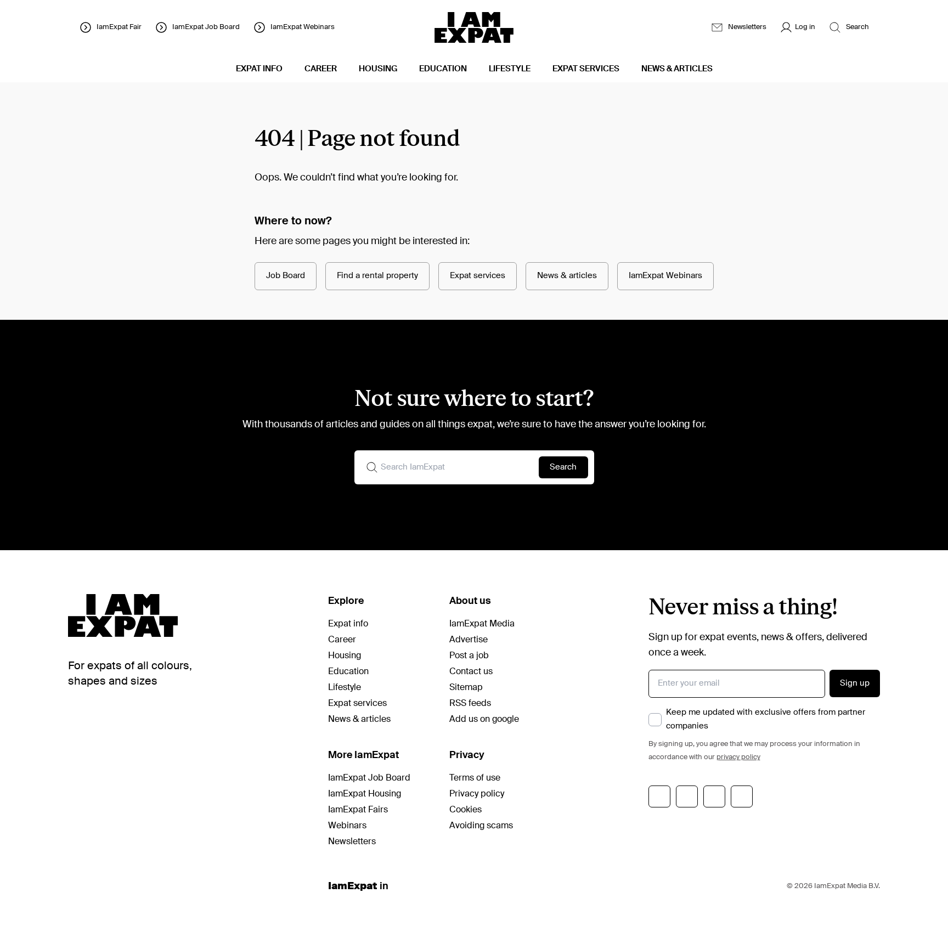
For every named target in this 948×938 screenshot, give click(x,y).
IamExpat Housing (364, 794)
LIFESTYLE (510, 69)
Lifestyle (344, 687)
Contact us (471, 672)
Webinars (347, 826)
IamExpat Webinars (665, 276)
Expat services (477, 276)
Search (563, 467)
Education (348, 672)
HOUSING (378, 69)
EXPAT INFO (259, 69)
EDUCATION (443, 69)
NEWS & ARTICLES (677, 69)
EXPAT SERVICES (585, 69)
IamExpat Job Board (369, 778)
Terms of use (474, 778)
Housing (344, 656)
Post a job (469, 656)
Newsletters (352, 842)
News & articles (567, 276)
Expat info (348, 624)
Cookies (465, 810)
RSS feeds (470, 703)
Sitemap (466, 687)
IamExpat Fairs (358, 810)
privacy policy (738, 757)
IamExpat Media (482, 624)
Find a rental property (377, 276)
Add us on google (484, 719)
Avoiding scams (481, 826)
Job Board (285, 276)
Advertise (468, 640)
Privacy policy (476, 794)
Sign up (855, 683)
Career (342, 640)
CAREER (320, 69)
